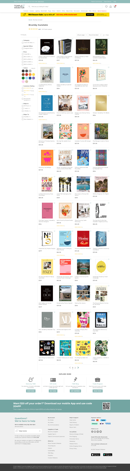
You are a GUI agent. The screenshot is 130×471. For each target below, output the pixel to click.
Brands (30, 20)
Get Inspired (75, 391)
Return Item (73, 427)
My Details (50, 420)
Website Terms (73, 443)
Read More (97, 391)
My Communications (53, 425)
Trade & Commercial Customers (56, 436)
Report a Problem (74, 425)
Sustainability (51, 450)
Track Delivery (107, 1)
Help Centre (73, 420)
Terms (37, 440)
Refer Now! (41, 1)
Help (115, 1)
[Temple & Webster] (19, 6)
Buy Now (53, 391)
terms (59, 409)
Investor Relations (52, 458)
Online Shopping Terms (76, 446)
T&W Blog (50, 453)
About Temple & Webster (54, 443)
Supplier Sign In (52, 434)
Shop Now (30, 391)
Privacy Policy (27, 443)
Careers (50, 448)
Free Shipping (73, 436)
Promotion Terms (74, 439)
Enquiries (50, 455)
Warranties (72, 441)
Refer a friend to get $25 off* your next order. (29, 1)
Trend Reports (51, 446)
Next (107, 35)
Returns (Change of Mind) (76, 434)
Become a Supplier (53, 431)
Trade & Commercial (96, 1)
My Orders (50, 422)
